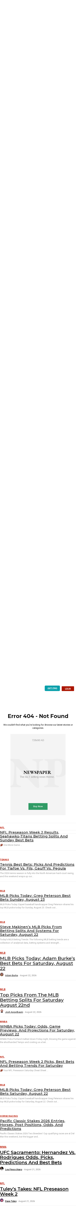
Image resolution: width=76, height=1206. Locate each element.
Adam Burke (11, 975)
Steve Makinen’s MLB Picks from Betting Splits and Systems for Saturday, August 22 (31, 931)
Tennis (4, 859)
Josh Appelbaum (14, 1012)
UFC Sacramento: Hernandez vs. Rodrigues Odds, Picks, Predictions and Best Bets (37, 1157)
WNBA (3, 1021)
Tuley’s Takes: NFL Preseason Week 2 (34, 1191)
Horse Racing (9, 1116)
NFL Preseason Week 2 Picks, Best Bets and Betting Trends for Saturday (37, 1064)
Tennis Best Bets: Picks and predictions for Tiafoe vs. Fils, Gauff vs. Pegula (37, 866)
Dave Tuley (10, 1201)
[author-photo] (2, 975)
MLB (2, 890)
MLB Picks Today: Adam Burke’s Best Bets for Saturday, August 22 (37, 963)
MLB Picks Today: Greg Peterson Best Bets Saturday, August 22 (35, 1092)
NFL (2, 1056)
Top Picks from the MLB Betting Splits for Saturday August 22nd (32, 1000)
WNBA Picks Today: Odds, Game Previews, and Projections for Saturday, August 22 (37, 1030)
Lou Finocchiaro (13, 1169)
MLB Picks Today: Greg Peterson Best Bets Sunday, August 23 (35, 898)
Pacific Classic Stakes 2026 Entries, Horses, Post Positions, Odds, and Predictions (32, 1125)
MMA (3, 1147)
